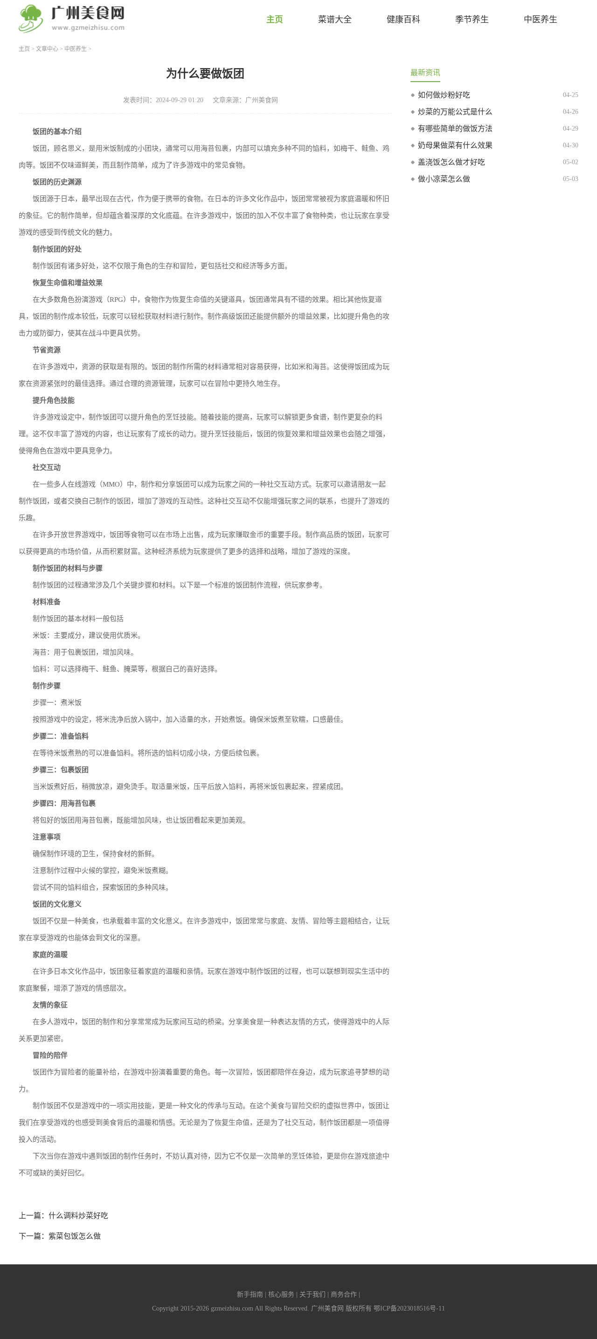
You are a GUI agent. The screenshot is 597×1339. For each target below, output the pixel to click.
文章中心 (47, 49)
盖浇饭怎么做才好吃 (451, 162)
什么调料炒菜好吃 (78, 1216)
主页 (274, 19)
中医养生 (540, 19)
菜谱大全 (335, 19)
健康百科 (403, 19)
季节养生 (472, 19)
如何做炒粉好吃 (444, 95)
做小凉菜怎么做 (444, 179)
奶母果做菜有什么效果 (455, 145)
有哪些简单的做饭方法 (455, 129)
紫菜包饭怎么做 (75, 1236)
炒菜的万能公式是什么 (455, 112)
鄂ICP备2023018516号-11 (409, 1308)
